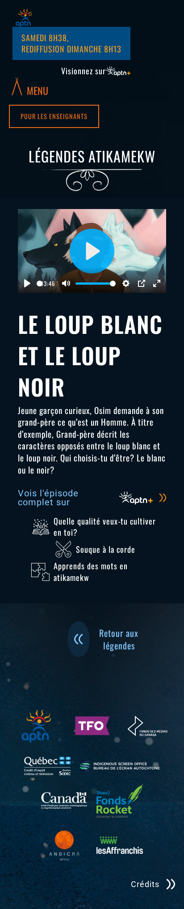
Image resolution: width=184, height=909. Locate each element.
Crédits (145, 884)
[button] (30, 86)
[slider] (39, 283)
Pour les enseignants (54, 116)
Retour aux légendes (118, 639)
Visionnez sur (83, 71)
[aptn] (24, 18)
